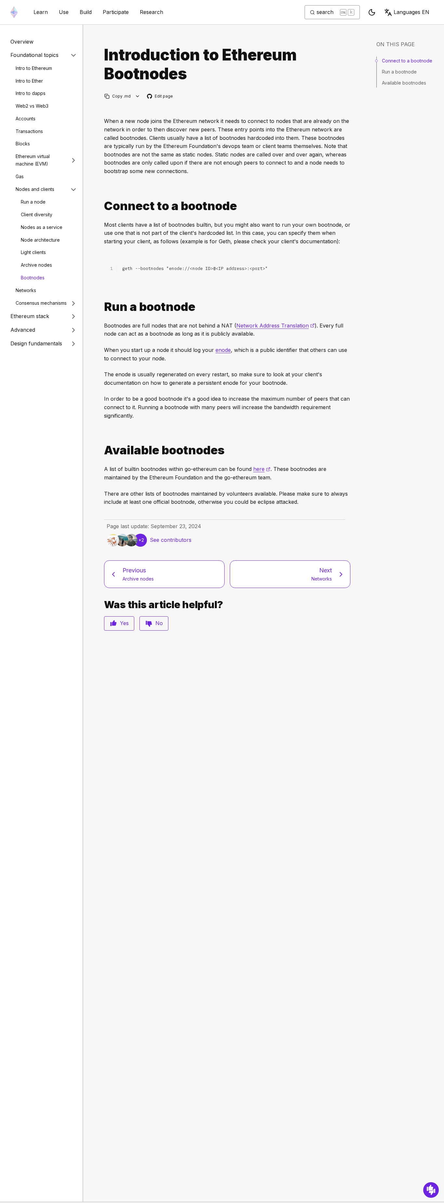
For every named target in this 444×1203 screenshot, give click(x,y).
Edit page (160, 96)
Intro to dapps (31, 93)
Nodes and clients (35, 189)
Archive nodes (36, 265)
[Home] (14, 12)
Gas (20, 176)
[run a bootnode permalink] (101, 307)
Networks (26, 290)
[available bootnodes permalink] (101, 450)
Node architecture (40, 240)
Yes (124, 623)
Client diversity (36, 214)
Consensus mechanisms (41, 303)
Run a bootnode (399, 71)
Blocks (23, 144)
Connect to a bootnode (407, 60)
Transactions (29, 131)
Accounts (25, 118)
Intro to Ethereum (34, 68)
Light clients (33, 252)
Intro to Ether (29, 81)
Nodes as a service (41, 227)
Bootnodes (33, 277)
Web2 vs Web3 (32, 106)
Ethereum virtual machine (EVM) (33, 160)
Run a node (33, 202)
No (159, 623)
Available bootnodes (404, 83)
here (261, 469)
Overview (21, 41)
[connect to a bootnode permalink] (101, 206)
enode (223, 350)
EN (411, 12)
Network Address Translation (275, 325)
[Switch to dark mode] (372, 12)
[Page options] (138, 96)
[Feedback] (431, 1190)
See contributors (170, 540)
